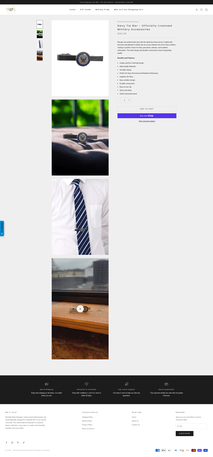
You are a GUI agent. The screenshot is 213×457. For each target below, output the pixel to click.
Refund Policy (87, 421)
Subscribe (184, 433)
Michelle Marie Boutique (128, 22)
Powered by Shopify (42, 450)
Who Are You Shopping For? (128, 9)
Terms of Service (88, 429)
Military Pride (103, 9)
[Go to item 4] (40, 55)
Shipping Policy (87, 417)
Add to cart (147, 109)
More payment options (147, 121)
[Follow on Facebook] (6, 442)
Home (73, 9)
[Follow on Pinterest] (18, 442)
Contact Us (136, 425)
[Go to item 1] (40, 24)
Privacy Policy (87, 425)
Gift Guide (85, 9)
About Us (135, 421)
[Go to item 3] (40, 44)
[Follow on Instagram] (12, 442)
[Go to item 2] (40, 34)
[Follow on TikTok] (24, 442)
